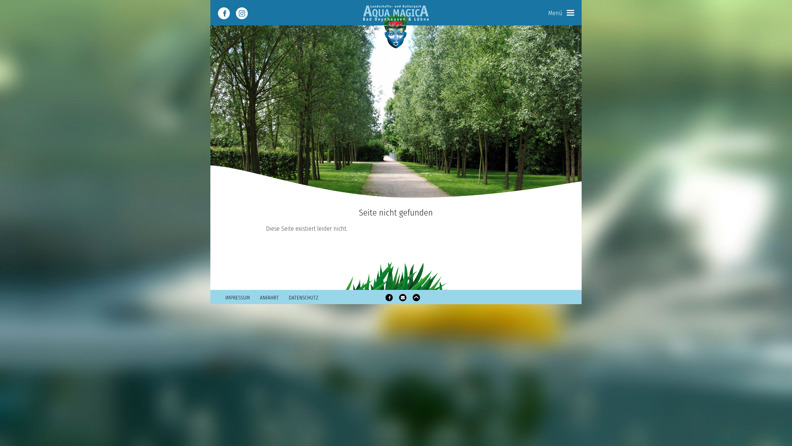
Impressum (237, 298)
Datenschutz (303, 298)
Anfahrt (269, 298)
